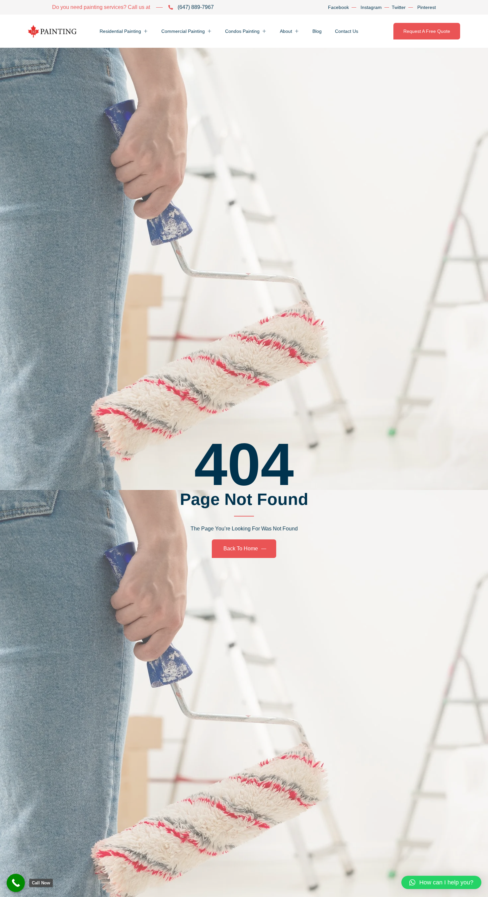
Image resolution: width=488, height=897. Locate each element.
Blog (317, 31)
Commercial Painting (183, 31)
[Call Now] (16, 883)
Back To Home (240, 548)
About (286, 31)
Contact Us (346, 31)
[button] (441, 882)
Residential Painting (120, 31)
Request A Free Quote (426, 31)
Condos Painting (242, 31)
